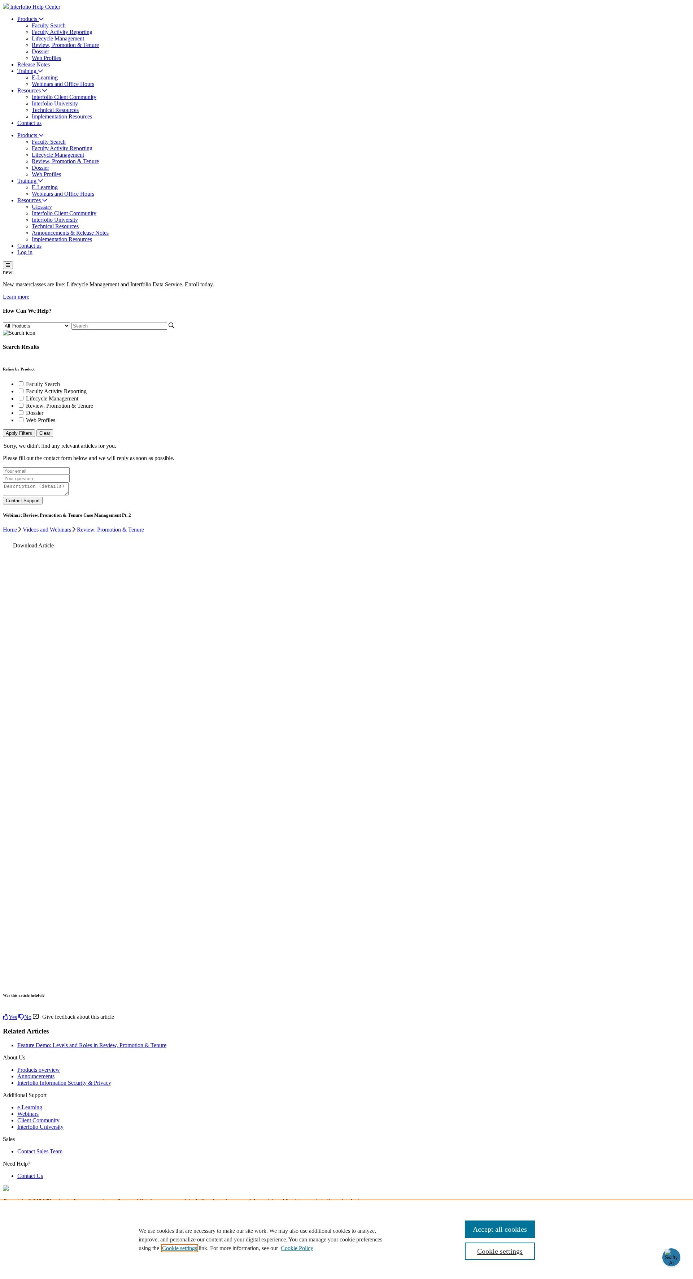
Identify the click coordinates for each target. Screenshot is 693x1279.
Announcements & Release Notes (70, 233)
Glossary (42, 207)
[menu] (8, 265)
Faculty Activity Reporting (62, 32)
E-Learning (45, 77)
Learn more (16, 297)
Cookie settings (179, 1248)
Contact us (29, 123)
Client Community (38, 1120)
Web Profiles (46, 58)
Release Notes (33, 64)
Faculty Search (49, 25)
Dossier (40, 51)
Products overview (38, 1070)
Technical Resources (55, 110)
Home (10, 529)
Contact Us (30, 1176)
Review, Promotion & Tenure (65, 45)
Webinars (28, 1114)
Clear (44, 433)
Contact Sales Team (39, 1151)
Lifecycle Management (58, 38)
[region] (346, 1239)
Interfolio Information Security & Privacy (64, 1083)
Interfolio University (55, 103)
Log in (24, 252)
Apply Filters (19, 433)
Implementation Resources (62, 116)
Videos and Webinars (47, 529)
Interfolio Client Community (64, 97)
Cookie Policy (297, 1248)
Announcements (36, 1076)
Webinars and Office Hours (63, 84)
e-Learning (29, 1107)
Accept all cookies (500, 1229)
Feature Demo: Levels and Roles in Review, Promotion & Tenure (91, 1045)
